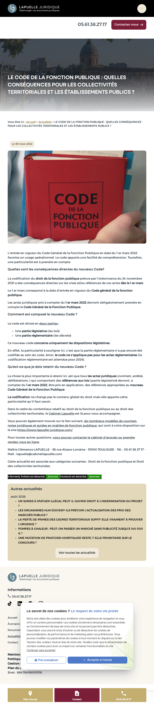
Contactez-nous (127, 24)
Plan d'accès (30, 699)
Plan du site (17, 668)
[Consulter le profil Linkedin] (19, 603)
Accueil (31, 122)
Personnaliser (48, 660)
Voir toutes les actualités (77, 552)
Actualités (45, 122)
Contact (13, 642)
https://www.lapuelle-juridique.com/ (44, 430)
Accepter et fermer (99, 660)
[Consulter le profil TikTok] (9, 603)
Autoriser (53, 477)
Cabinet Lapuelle (61, 413)
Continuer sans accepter (41, 650)
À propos (14, 624)
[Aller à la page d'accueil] (34, 8)
